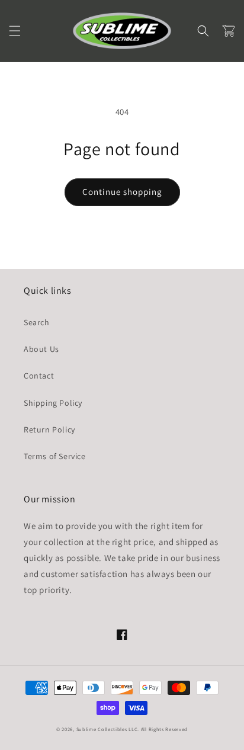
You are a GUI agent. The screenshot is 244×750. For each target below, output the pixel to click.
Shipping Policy (53, 403)
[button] (15, 31)
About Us (41, 349)
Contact (39, 375)
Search (37, 322)
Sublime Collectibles (101, 729)
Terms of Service (55, 456)
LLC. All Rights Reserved (158, 729)
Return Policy (49, 429)
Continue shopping (122, 191)
